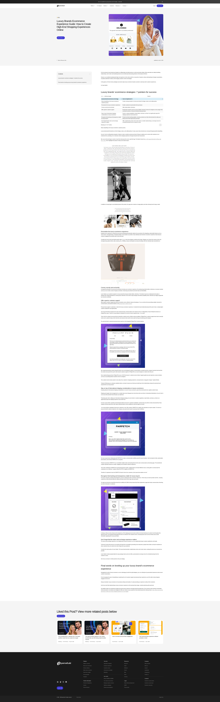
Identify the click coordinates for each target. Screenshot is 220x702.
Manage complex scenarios (109, 682)
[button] (121, 99)
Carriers (84, 685)
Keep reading (60, 37)
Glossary (125, 676)
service (109, 667)
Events (125, 670)
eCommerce (106, 670)
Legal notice (161, 697)
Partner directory (86, 687)
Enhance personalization (108, 687)
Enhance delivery (86, 667)
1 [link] (160, 124)
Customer (106, 667)
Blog (125, 672)
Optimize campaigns (107, 685)
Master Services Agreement (129, 682)
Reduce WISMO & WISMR (108, 678)
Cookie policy (78, 697)
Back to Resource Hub (62, 60)
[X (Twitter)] (63, 682)
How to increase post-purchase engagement (122, 636)
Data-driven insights (87, 672)
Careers (146, 667)
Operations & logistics (108, 663)
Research (126, 663)
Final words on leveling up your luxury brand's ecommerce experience (72, 82)
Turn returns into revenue (108, 680)
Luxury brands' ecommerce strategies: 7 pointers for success (70, 78)
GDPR (125, 685)
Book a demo (160, 5)
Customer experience (108, 665)
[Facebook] (60, 682)
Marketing (105, 672)
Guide (125, 665)
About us (146, 665)
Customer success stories (149, 680)
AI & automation (86, 674)
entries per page (107, 96)
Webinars (126, 667)
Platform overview (86, 663)
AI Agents (85, 676)
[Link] (64, 664)
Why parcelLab (147, 663)
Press (125, 674)
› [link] (162, 124)
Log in (154, 5)
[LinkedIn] (58, 682)
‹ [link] (158, 124)
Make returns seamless (87, 670)
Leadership (147, 670)
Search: (149, 96)
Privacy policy (126, 687)
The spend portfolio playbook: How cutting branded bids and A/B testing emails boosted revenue (95, 638)
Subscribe (120, 1)
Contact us (147, 674)
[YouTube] (66, 682)
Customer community (148, 685)
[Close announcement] (162, 2)
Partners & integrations (87, 682)
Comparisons (147, 672)
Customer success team (149, 682)
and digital (110, 670)
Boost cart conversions (87, 665)
